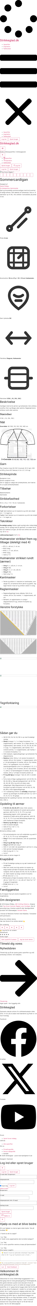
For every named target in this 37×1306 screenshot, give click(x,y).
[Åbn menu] (2, 149)
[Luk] (2, 1168)
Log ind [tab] (3, 1172)
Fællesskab (7, 49)
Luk (2, 1267)
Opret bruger (14, 139)
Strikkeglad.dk (9, 40)
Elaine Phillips (4, 186)
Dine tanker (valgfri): (7, 1250)
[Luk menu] (2, 155)
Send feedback (12, 1267)
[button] (18, 90)
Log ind (3, 139)
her (7, 531)
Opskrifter (6, 44)
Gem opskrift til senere (8, 939)
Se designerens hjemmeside (9, 188)
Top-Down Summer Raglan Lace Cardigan (16, 906)
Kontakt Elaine (22, 910)
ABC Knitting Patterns (22, 904)
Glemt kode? (4, 1188)
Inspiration (6, 46)
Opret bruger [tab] (14, 1172)
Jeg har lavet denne (26, 939)
